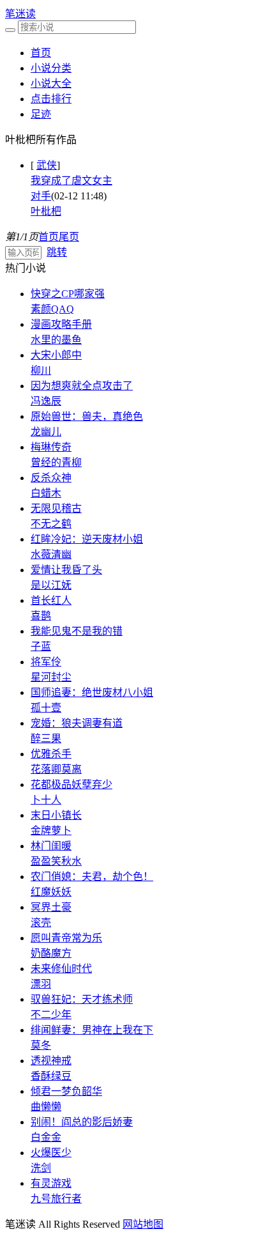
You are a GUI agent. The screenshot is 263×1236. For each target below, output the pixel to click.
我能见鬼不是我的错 (77, 631)
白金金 (46, 1137)
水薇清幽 (51, 554)
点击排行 (51, 98)
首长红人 (51, 600)
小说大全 (51, 83)
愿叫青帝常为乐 (66, 937)
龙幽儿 (46, 431)
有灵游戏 (51, 1183)
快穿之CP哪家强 (68, 293)
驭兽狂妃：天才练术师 (82, 999)
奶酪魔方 (51, 953)
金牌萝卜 (51, 830)
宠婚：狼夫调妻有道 (77, 723)
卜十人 (46, 799)
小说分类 (51, 68)
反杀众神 (51, 477)
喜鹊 (41, 615)
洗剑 (41, 1168)
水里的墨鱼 (56, 339)
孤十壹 (46, 707)
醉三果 (46, 738)
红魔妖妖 (51, 891)
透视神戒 (51, 1060)
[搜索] (10, 30)
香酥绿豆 (51, 1075)
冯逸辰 (46, 401)
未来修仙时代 (61, 968)
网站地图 (143, 1224)
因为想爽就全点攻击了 (82, 385)
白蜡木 (46, 493)
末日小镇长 (56, 815)
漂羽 (41, 983)
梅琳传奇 (51, 447)
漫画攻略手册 (61, 324)
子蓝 (41, 646)
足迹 (41, 114)
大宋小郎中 (56, 355)
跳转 (57, 252)
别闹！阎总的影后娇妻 (82, 1121)
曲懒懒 (46, 1106)
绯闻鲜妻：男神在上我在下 (92, 1029)
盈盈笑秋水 (56, 861)
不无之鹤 (51, 523)
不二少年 (51, 1014)
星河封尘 (51, 677)
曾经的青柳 (56, 462)
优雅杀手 (51, 753)
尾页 (69, 236)
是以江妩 (51, 585)
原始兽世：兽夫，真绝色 (87, 416)
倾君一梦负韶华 (66, 1091)
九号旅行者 (56, 1198)
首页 (41, 52)
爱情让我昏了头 (66, 569)
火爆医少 (51, 1152)
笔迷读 (20, 13)
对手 (41, 195)
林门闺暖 (51, 845)
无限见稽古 (56, 508)
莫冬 (41, 1045)
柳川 (41, 370)
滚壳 (41, 922)
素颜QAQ (52, 309)
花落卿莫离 (56, 769)
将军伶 (46, 661)
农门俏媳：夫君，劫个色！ (92, 876)
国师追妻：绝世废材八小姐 (92, 692)
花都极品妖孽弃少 (71, 784)
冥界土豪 (51, 907)
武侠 (46, 165)
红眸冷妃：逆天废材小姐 (87, 539)
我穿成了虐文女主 (71, 180)
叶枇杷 (46, 211)
